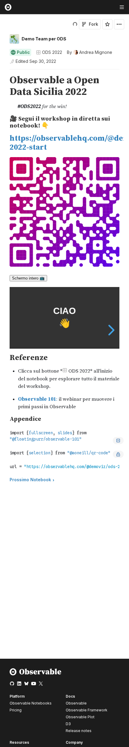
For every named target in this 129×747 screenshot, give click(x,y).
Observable (76, 703)
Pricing (16, 710)
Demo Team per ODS (44, 38)
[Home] (36, 674)
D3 (68, 724)
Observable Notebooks (31, 703)
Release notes (79, 730)
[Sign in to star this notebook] (107, 24)
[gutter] (3, 93)
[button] (2, 72)
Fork (93, 24)
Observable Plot (80, 717)
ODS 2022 (52, 52)
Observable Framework (86, 710)
